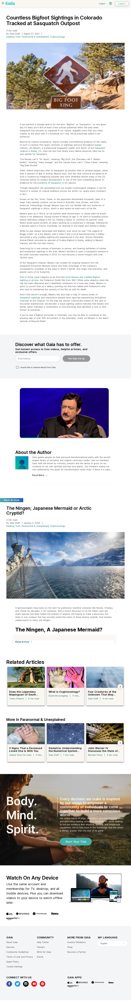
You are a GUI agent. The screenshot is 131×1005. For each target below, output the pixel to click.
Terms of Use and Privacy (19, 957)
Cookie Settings (14, 966)
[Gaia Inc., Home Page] (10, 3)
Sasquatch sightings (30, 297)
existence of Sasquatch (49, 183)
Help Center (43, 942)
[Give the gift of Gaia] (110, 3)
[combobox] (112, 943)
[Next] (120, 686)
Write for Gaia (44, 952)
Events (40, 957)
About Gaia (12, 942)
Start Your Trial (76, 841)
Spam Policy (12, 961)
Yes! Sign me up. (76, 358)
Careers (41, 947)
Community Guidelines (17, 952)
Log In (121, 3)
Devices (10, 947)
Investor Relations (76, 942)
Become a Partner (76, 952)
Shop (70, 947)
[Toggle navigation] (3, 3)
